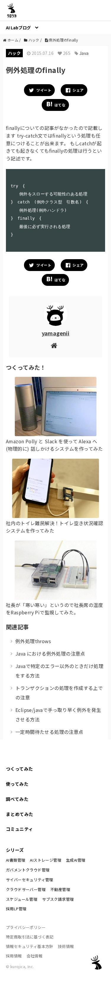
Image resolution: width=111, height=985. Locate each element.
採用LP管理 (16, 908)
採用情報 (14, 956)
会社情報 (35, 956)
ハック (14, 53)
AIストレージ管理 (45, 860)
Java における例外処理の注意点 (50, 653)
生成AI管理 (75, 860)
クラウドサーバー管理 (26, 889)
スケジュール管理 (21, 899)
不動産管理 (60, 889)
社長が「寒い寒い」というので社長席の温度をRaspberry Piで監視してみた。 (54, 608)
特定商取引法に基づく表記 (30, 937)
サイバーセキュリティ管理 (29, 879)
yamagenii (56, 333)
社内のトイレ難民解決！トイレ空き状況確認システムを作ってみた (54, 526)
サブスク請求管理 (58, 899)
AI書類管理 (15, 860)
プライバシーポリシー (26, 927)
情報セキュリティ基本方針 (29, 946)
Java (84, 53)
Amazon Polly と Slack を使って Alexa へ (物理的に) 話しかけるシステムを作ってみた (54, 445)
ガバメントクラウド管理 (27, 870)
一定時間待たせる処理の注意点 (49, 731)
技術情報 (66, 946)
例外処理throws (33, 641)
